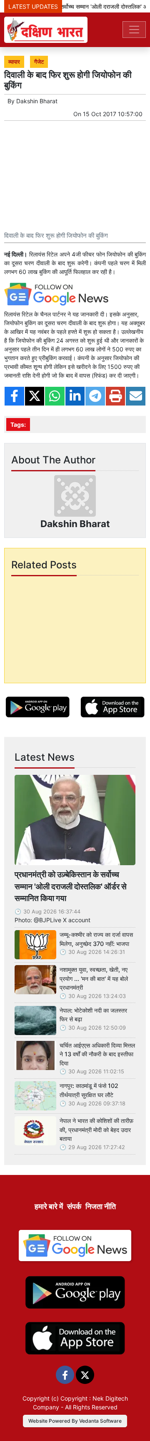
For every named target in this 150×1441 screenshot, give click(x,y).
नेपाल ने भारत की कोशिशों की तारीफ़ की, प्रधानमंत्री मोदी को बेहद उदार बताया (96, 1129)
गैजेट (39, 62)
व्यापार (14, 62)
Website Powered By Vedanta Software (75, 1421)
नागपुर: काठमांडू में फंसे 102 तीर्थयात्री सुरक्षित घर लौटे (89, 1090)
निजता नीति (100, 1206)
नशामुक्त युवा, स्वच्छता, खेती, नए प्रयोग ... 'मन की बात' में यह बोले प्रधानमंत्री (94, 978)
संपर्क (74, 1206)
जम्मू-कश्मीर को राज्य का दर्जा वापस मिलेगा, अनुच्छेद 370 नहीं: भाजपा (96, 939)
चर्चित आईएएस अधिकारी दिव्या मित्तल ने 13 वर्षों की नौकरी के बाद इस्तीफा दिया (97, 1054)
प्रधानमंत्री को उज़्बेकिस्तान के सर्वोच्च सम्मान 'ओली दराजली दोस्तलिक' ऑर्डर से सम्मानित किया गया (71, 886)
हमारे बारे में (49, 1206)
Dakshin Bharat (37, 101)
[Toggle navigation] (134, 29)
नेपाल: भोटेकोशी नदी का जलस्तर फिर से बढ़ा (93, 1015)
